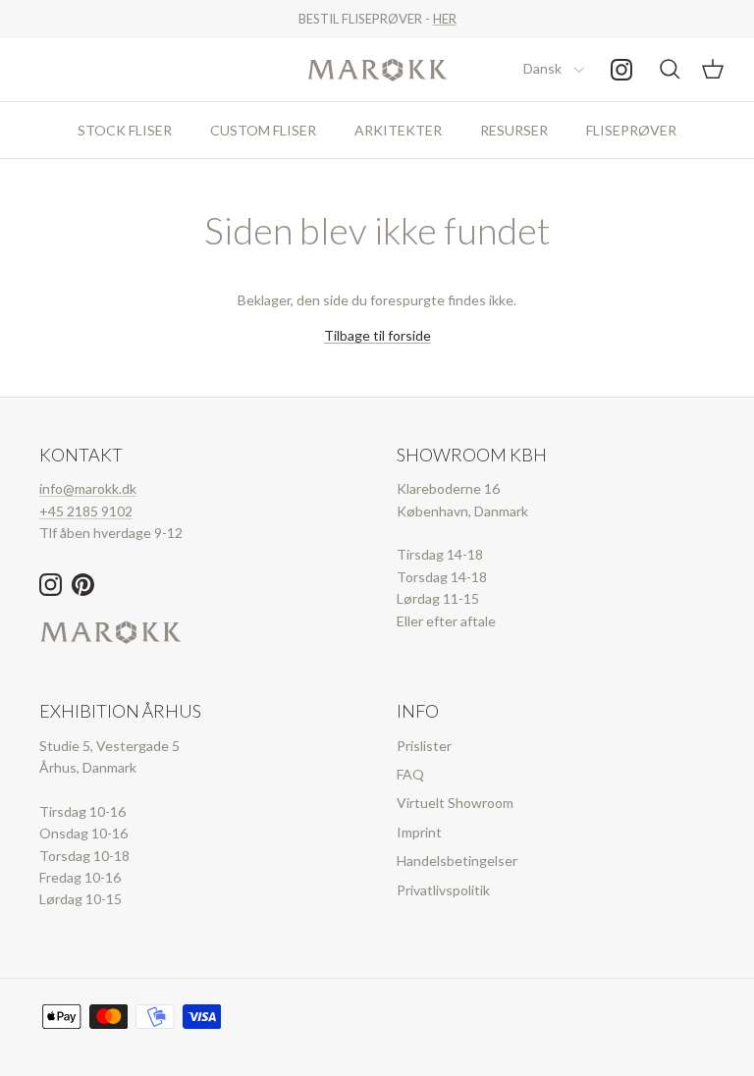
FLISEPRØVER (631, 130)
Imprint (419, 832)
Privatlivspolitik (443, 890)
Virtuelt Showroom (455, 802)
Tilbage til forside (377, 335)
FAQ (410, 774)
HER (445, 19)
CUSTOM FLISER (263, 130)
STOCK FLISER (125, 130)
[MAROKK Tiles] (377, 69)
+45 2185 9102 (86, 511)
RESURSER (514, 130)
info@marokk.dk (87, 488)
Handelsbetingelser (457, 860)
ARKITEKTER (398, 130)
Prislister (424, 745)
